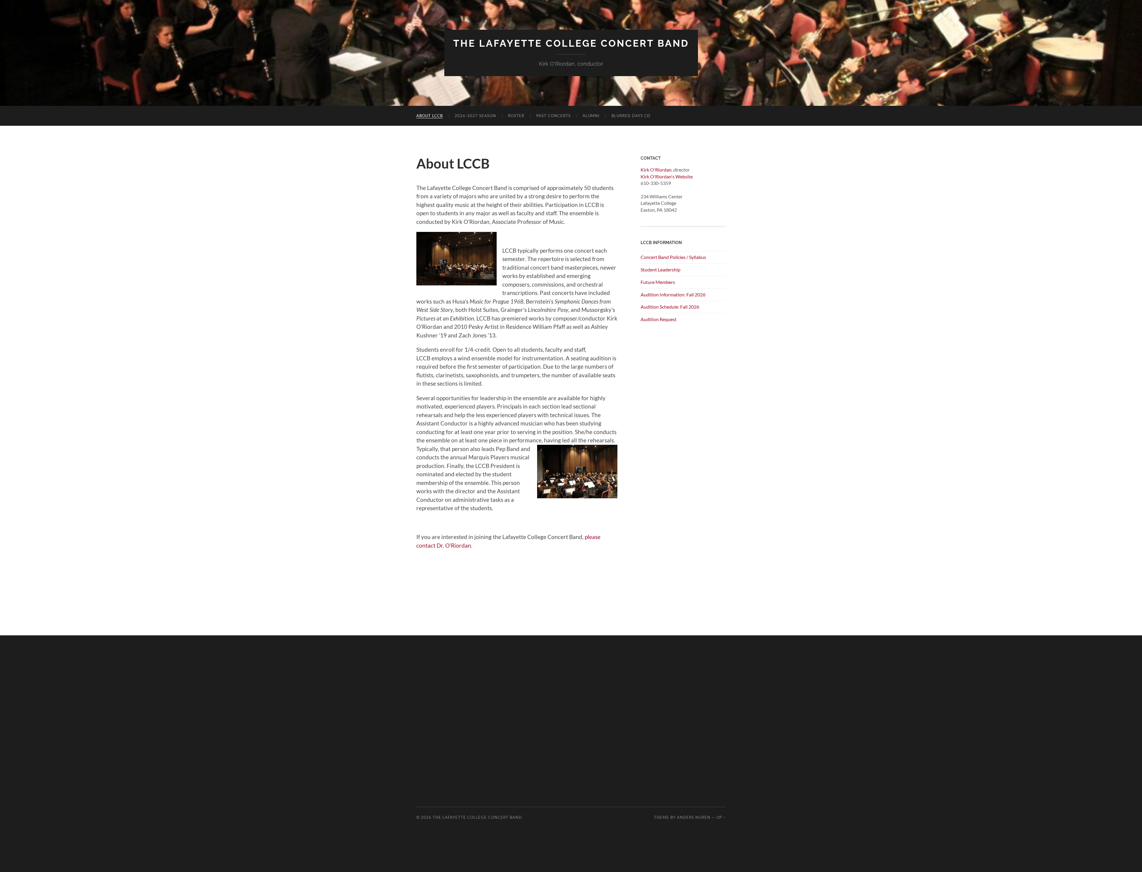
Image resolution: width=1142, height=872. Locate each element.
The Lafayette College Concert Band (571, 43)
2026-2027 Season (475, 115)
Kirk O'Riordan (656, 169)
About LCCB (429, 115)
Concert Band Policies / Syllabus (673, 257)
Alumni (591, 115)
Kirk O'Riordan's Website (667, 176)
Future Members (658, 282)
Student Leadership (660, 269)
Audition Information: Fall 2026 (673, 294)
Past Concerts (553, 115)
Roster (516, 115)
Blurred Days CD (630, 115)
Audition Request (659, 319)
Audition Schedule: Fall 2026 (670, 306)
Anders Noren (693, 817)
